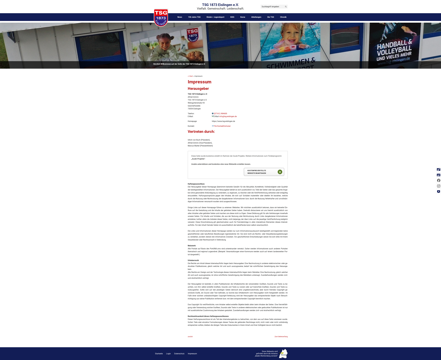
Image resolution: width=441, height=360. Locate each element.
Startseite (159, 354)
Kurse (242, 17)
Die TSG (270, 17)
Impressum (192, 354)
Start (191, 76)
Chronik (283, 17)
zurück (190, 337)
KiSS (232, 17)
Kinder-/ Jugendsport (215, 17)
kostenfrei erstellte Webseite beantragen (256, 172)
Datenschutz (179, 354)
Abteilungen (256, 17)
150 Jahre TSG (194, 17)
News (179, 17)
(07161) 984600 (220, 113)
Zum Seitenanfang (281, 337)
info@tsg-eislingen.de (228, 116)
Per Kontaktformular (222, 126)
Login (168, 354)
